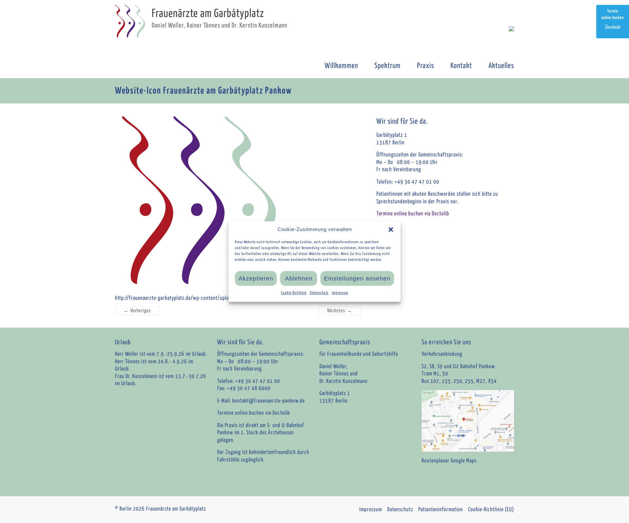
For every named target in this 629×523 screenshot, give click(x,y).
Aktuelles (501, 66)
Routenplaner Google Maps (449, 461)
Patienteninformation (440, 510)
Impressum (340, 293)
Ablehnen (299, 278)
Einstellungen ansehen (357, 278)
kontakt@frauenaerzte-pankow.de (268, 401)
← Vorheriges (137, 310)
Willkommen (341, 66)
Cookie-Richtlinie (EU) (491, 510)
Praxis (425, 66)
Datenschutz (319, 293)
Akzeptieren (255, 278)
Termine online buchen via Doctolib (412, 214)
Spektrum (387, 66)
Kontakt (461, 66)
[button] (391, 229)
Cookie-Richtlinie (294, 293)
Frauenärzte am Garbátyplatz (208, 14)
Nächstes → (339, 310)
